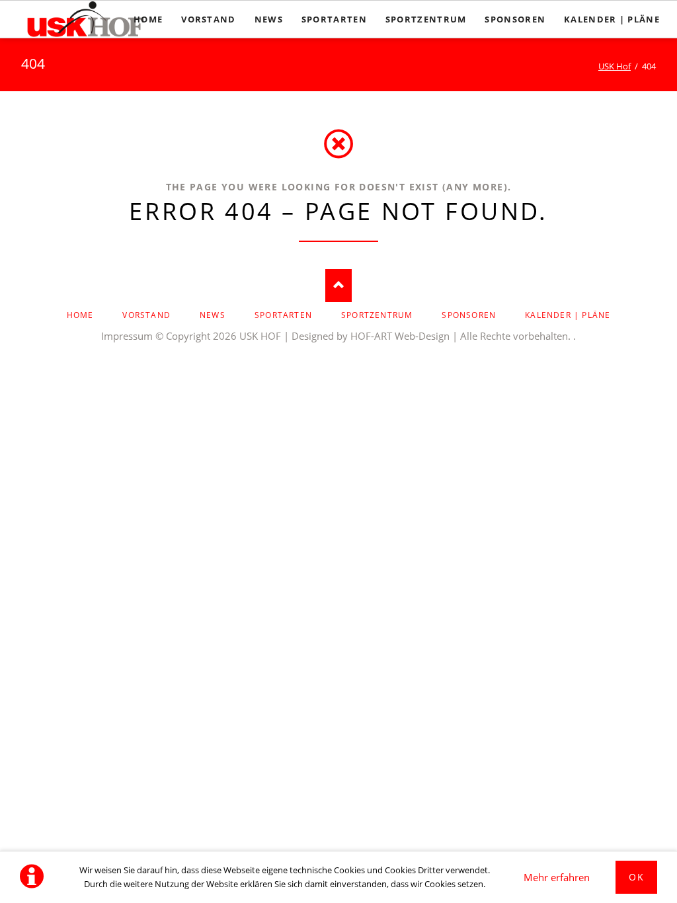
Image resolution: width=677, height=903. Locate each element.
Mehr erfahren (557, 877)
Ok (636, 877)
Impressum (127, 335)
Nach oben (338, 285)
